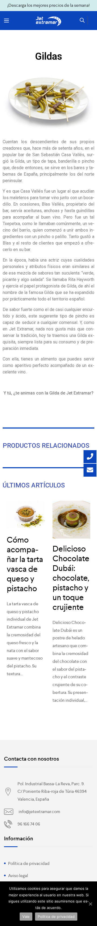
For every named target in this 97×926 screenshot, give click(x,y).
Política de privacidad (29, 863)
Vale (26, 916)
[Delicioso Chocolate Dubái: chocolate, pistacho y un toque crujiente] (71, 520)
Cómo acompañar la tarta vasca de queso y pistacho (25, 564)
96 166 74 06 (29, 824)
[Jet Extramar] (48, 21)
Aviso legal (18, 875)
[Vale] (90, 904)
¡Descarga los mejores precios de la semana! (48, 5)
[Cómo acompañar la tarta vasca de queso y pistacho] (25, 515)
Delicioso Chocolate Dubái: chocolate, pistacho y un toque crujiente (71, 578)
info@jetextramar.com (39, 811)
